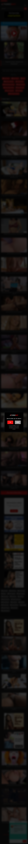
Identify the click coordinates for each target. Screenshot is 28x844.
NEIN (17, 422)
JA (10, 422)
